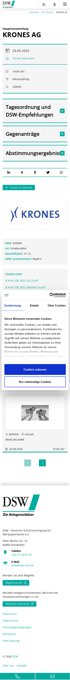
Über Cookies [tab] (57, 305)
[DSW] (21, 505)
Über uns (8, 665)
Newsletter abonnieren (17, 603)
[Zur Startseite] (9, 4)
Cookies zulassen (35, 369)
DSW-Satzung (11, 640)
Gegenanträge (22, 133)
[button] (8, 172)
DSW (15, 656)
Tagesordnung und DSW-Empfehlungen (29, 110)
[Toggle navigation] (65, 4)
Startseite (34, 12)
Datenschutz (10, 620)
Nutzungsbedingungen (17, 627)
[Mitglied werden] (44, 4)
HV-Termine (47, 12)
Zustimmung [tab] (12, 305)
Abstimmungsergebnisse (31, 153)
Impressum (10, 614)
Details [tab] (34, 305)
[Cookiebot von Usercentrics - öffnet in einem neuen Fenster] (50, 295)
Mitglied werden (14, 582)
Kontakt (21, 665)
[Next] (42, 462)
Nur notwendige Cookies (35, 381)
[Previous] (27, 462)
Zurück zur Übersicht (21, 187)
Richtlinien (9, 634)
